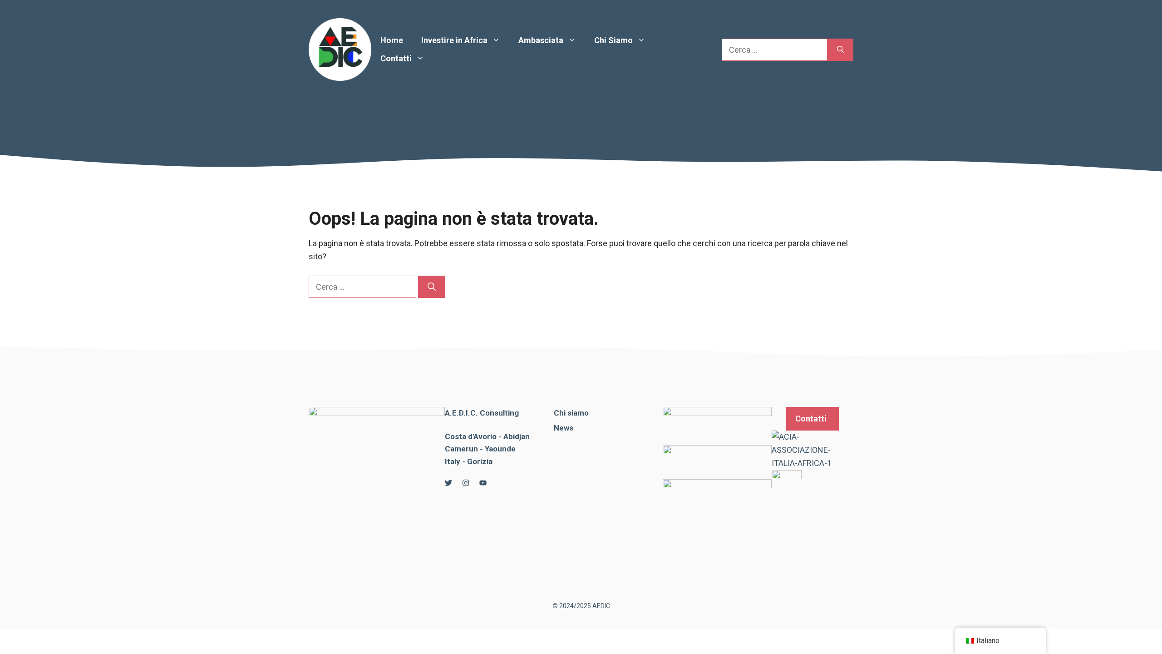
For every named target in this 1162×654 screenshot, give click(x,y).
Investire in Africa (454, 40)
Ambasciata (540, 40)
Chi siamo (571, 412)
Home (391, 40)
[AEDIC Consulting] (340, 49)
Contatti (396, 58)
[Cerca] (840, 50)
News (563, 427)
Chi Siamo (613, 40)
